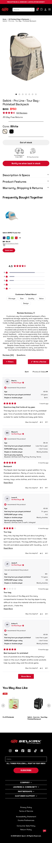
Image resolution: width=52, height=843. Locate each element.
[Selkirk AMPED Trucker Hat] (12, 229)
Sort (27, 372)
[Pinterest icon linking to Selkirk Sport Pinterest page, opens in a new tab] (29, 751)
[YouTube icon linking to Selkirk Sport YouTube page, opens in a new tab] (16, 751)
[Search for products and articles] (32, 9)
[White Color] (5, 131)
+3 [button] (20, 238)
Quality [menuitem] (31, 298)
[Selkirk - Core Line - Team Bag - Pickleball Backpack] (38, 714)
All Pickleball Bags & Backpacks (19, 19)
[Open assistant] (44, 831)
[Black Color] (11, 131)
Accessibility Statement (26, 816)
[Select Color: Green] (12, 237)
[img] (26, 57)
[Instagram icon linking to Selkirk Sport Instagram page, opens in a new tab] (10, 751)
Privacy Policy (26, 807)
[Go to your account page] (45, 9)
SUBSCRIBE (26, 770)
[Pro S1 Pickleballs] (13, 714)
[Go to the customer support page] (41, 9)
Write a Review (41, 362)
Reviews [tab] (8, 355)
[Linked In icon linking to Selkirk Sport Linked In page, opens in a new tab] (42, 751)
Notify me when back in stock (26, 163)
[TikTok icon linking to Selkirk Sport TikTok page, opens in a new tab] (35, 751)
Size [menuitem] (21, 298)
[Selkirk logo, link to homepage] (5, 11)
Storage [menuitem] (11, 298)
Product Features (14, 181)
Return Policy (26, 829)
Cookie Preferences (26, 820)
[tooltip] (34, 313)
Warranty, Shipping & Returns (23, 188)
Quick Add (9, 250)
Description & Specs (16, 175)
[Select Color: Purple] (4, 237)
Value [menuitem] (41, 298)
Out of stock (26, 142)
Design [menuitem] (26, 303)
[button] (15, 113)
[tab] (16, 94)
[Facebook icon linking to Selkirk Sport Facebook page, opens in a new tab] (23, 751)
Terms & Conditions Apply (10, 243)
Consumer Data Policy (26, 826)
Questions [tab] (21, 355)
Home (4, 19)
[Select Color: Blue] (8, 237)
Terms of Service (26, 811)
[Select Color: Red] (16, 237)
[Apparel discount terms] (4, 245)
